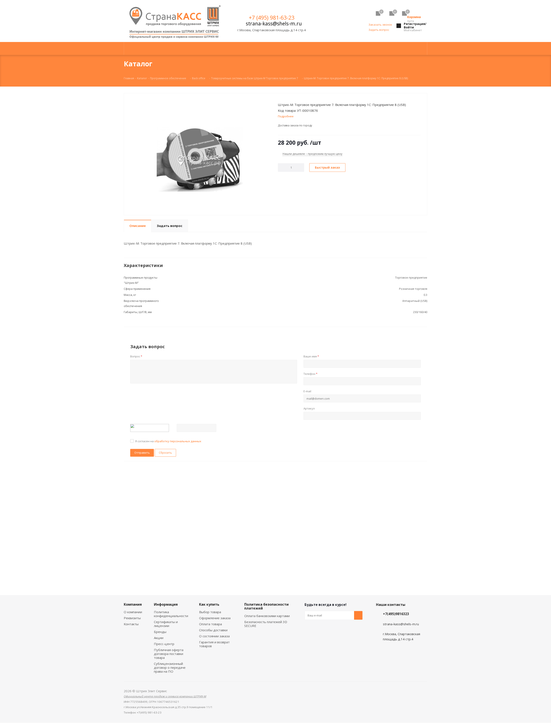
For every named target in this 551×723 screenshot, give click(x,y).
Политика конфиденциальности (171, 614)
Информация (166, 604)
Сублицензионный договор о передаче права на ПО (170, 667)
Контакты (131, 624)
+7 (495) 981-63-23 (271, 17)
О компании (133, 612)
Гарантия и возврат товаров (214, 644)
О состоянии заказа (214, 636)
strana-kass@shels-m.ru (274, 23)
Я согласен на (168, 441)
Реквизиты (132, 618)
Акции (158, 638)
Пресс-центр (164, 644)
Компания (133, 604)
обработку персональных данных (177, 441)
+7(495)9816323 (396, 613)
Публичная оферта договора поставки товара (168, 654)
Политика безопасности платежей (266, 606)
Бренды (160, 632)
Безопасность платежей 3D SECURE (265, 624)
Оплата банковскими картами (267, 616)
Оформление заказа (215, 618)
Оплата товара (210, 624)
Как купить (209, 604)
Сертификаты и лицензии (166, 624)
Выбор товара (210, 612)
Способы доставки (213, 630)
